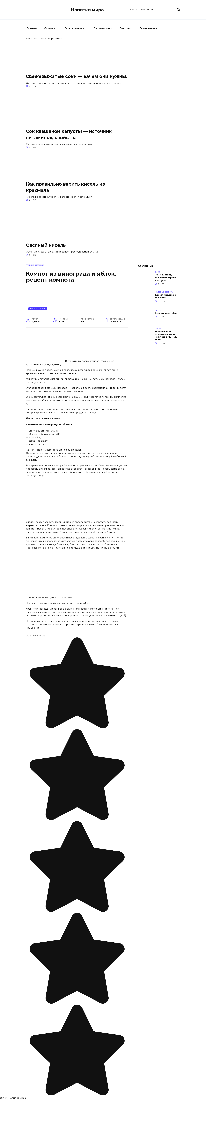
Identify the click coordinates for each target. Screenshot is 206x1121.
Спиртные (50, 28)
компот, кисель (37, 309)
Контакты (147, 10)
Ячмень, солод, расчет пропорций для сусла (165, 278)
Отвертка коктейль (166, 313)
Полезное (126, 28)
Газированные (149, 28)
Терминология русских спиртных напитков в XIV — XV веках (166, 335)
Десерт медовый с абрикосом (165, 296)
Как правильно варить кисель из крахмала (65, 187)
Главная (32, 28)
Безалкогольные (75, 28)
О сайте (132, 10)
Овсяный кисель (46, 245)
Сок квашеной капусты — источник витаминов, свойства (69, 134)
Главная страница (35, 265)
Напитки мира (87, 9)
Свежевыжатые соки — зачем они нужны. (76, 76)
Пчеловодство (103, 28)
